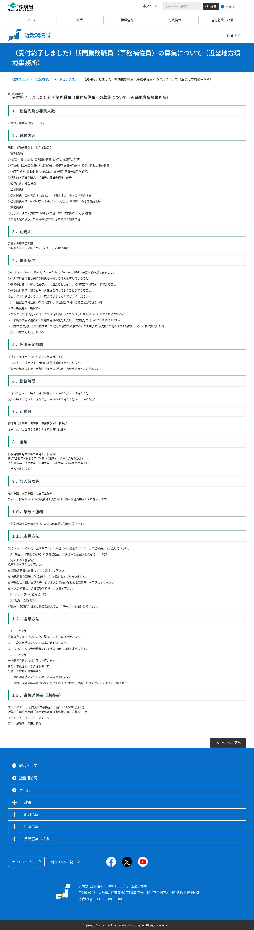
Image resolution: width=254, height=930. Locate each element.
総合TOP (233, 35)
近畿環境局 (43, 79)
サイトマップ (21, 861)
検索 (213, 6)
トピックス (67, 79)
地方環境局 (20, 79)
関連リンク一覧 (62, 861)
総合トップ (28, 765)
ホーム (32, 19)
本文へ (148, 5)
